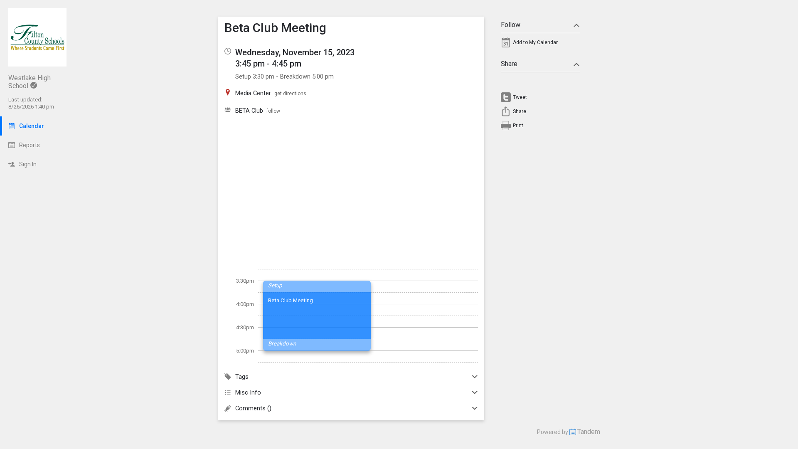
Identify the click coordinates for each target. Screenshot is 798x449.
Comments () (253, 408)
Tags (242, 376)
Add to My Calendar (535, 42)
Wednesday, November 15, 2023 (295, 52)
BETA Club (249, 110)
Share (509, 64)
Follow (510, 25)
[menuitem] (540, 44)
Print (518, 125)
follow (273, 111)
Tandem (588, 432)
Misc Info (248, 392)
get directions (290, 93)
